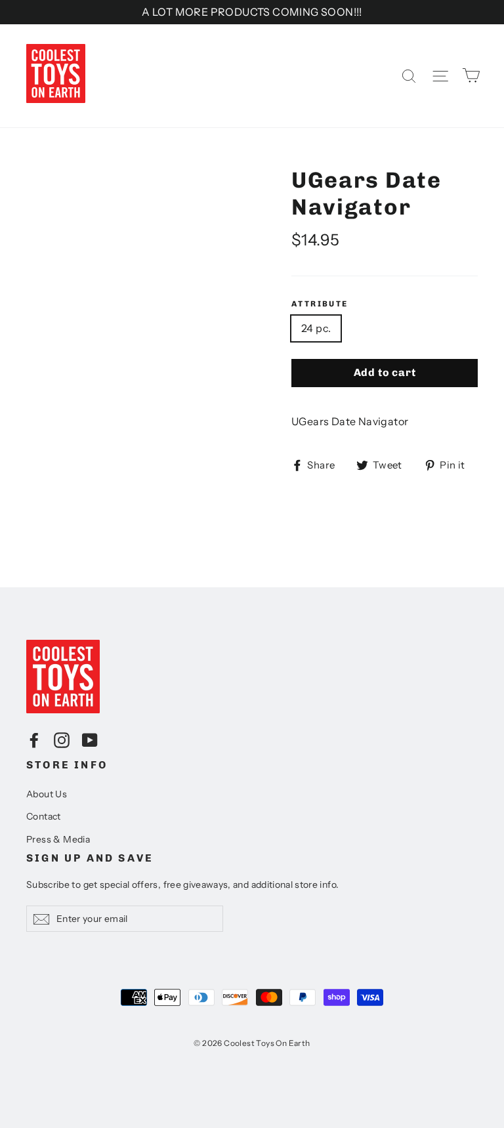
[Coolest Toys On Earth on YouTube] (90, 739)
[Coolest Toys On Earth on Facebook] (34, 739)
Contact (43, 816)
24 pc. (316, 328)
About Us (46, 794)
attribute (319, 303)
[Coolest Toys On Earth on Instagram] (62, 739)
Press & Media (58, 839)
